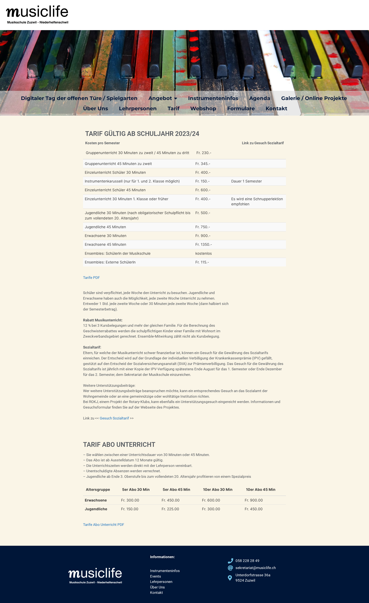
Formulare (241, 108)
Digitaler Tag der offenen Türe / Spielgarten (79, 98)
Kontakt (276, 108)
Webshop (203, 108)
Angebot (160, 98)
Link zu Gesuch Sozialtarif (263, 143)
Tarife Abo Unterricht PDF (103, 524)
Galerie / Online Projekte (314, 98)
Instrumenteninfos (213, 98)
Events (155, 576)
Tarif (173, 108)
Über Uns (95, 108)
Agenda (259, 98)
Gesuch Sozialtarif (115, 418)
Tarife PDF (91, 277)
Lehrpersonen (138, 108)
